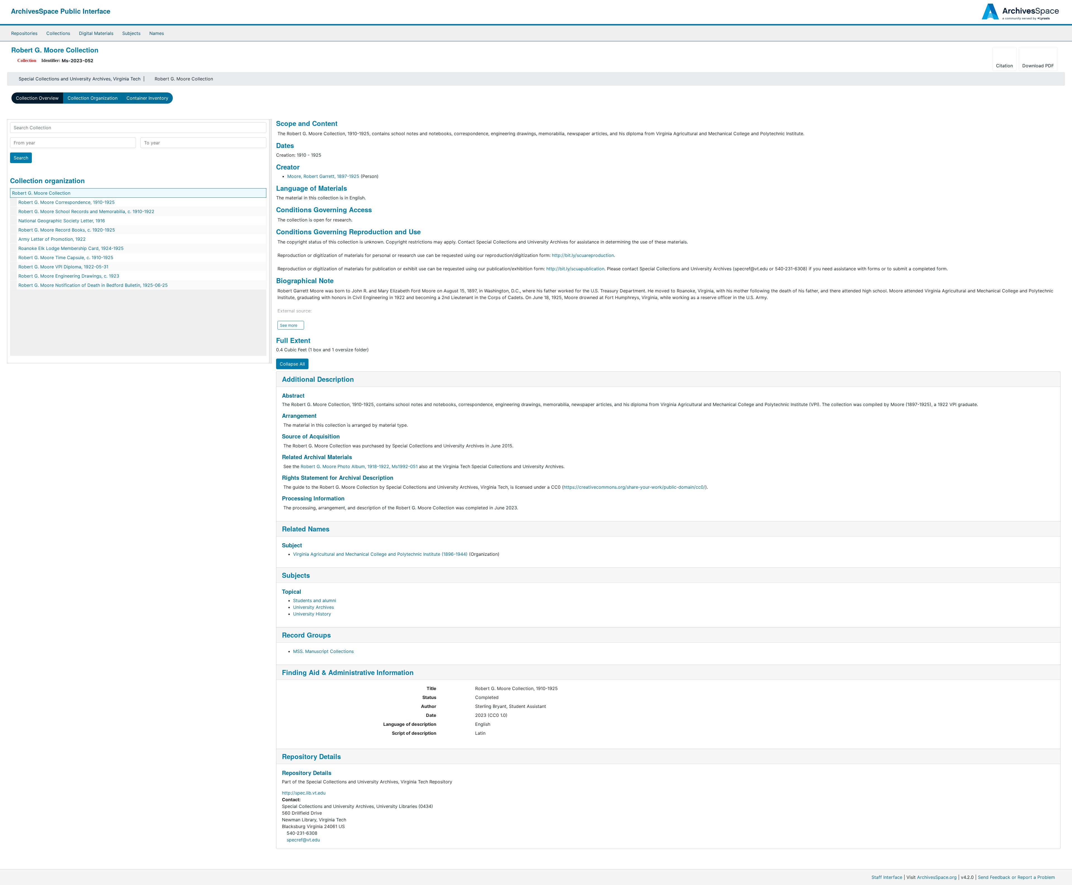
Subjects (131, 33)
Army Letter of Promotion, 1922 (52, 239)
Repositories (24, 33)
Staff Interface (887, 877)
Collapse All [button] (292, 364)
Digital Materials (96, 33)
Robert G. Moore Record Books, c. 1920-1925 (66, 230)
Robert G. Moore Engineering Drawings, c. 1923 (68, 276)
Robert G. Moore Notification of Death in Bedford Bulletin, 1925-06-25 (93, 285)
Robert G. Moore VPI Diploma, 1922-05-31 (63, 266)
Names (156, 33)
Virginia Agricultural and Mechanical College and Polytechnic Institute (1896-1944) (380, 554)
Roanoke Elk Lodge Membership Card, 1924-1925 (71, 248)
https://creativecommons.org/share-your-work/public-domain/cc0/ (634, 487)
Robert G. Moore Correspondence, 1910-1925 (66, 202)
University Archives (313, 607)
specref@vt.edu (303, 840)
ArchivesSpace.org (937, 877)
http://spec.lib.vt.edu (304, 793)
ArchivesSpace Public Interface (60, 11)
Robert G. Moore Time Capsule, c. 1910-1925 (65, 257)
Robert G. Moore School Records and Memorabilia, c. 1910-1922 (86, 211)
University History (312, 614)
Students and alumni (314, 600)
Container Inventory (147, 98)
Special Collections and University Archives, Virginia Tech (79, 79)
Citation (1004, 65)
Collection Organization (93, 98)
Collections (58, 33)
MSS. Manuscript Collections (323, 651)
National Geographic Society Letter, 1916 (61, 220)
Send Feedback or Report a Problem (1016, 877)
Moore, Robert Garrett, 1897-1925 (323, 176)
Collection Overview (37, 98)
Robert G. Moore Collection (41, 193)
